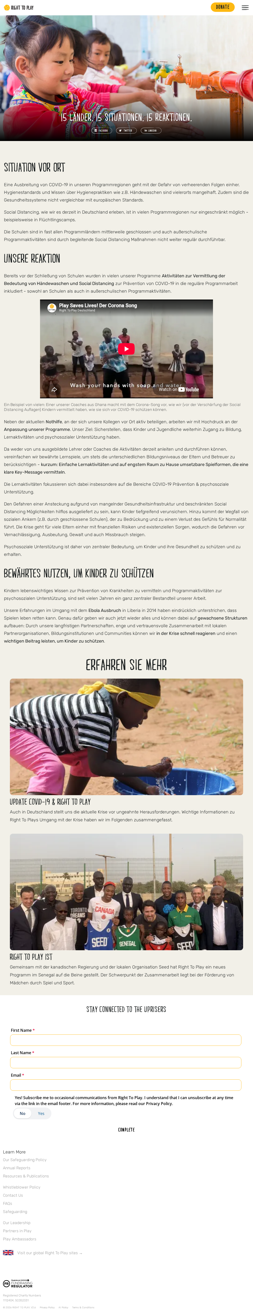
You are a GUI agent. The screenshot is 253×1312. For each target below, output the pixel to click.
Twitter (16, 1267)
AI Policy (63, 1307)
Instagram (26, 1267)
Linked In (37, 1267)
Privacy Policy (47, 1307)
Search (204, 7)
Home (19, 8)
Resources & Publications (26, 1176)
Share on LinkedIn (151, 131)
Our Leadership (16, 1222)
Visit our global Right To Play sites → (50, 1253)
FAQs (7, 1203)
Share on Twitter (126, 131)
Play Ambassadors (19, 1239)
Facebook (5, 1267)
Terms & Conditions (83, 1307)
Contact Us (13, 1195)
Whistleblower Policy (22, 1187)
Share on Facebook (101, 131)
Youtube (47, 1267)
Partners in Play (17, 1231)
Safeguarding (15, 1211)
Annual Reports (16, 1168)
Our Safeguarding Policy (25, 1159)
